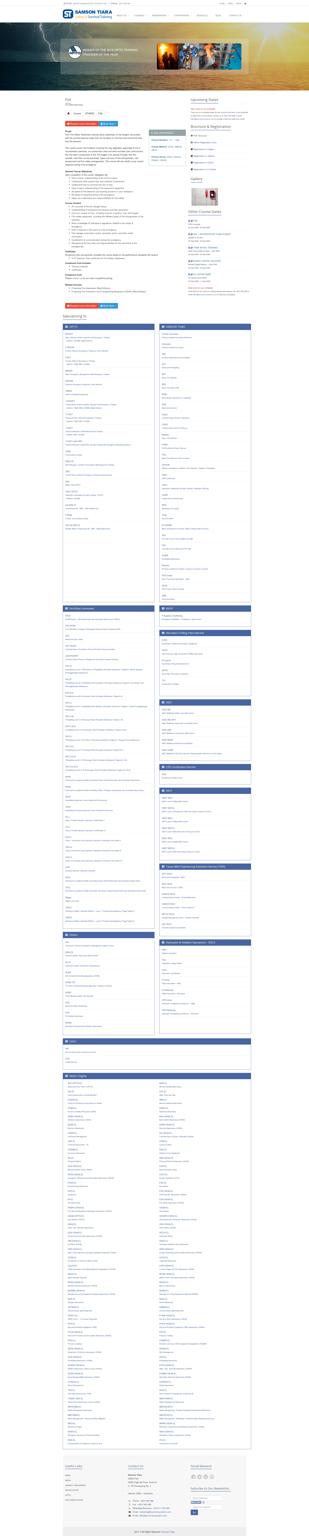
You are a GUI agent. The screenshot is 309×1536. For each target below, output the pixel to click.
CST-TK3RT (90, 647)
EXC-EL (163, 1184)
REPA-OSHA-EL (84, 1350)
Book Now (108, 123)
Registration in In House (204, 169)
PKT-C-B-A (96, 728)
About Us (121, 15)
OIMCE (76, 392)
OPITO (73, 327)
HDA (169, 951)
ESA (76, 1004)
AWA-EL (170, 1101)
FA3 (176, 547)
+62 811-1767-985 (161, 1508)
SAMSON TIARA (175, 327)
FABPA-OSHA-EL (90, 1209)
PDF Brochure (200, 135)
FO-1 (85, 818)
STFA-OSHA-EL (175, 1367)
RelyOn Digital (77, 1076)
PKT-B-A (94, 694)
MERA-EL (167, 1284)
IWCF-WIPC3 (181, 830)
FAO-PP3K (93, 627)
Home (222, 3)
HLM (171, 971)
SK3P (86, 798)
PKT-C (106, 706)
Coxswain (173, 345)
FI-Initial (171, 981)
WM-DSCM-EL (185, 1408)
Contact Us (235, 15)
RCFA (173, 587)
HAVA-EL (80, 1226)
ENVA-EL (78, 1184)
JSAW (172, 496)
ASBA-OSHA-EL (79, 1118)
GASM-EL (164, 1209)
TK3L (105, 889)
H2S (72, 483)
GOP (80, 869)
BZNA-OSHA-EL (170, 1126)
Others (73, 935)
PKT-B (104, 682)
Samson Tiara (168, 1531)
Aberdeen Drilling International (185, 633)
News (230, 3)
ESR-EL (168, 1168)
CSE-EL (78, 1143)
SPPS (175, 672)
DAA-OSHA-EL (174, 1159)
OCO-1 (93, 839)
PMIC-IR (89, 463)
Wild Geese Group (74, 1500)
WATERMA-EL (80, 1408)
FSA (100, 113)
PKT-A (104, 669)
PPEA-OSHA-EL (182, 1325)
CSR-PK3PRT (92, 657)
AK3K (102, 778)
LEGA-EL (167, 1259)
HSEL (168, 476)
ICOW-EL (83, 1259)
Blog (218, 15)
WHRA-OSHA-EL (181, 1425)
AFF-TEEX (173, 875)
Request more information (82, 123)
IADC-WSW (177, 741)
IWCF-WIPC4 (181, 850)
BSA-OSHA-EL (172, 1118)
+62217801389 (144, 1504)
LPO (71, 1060)
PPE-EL (82, 1325)
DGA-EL (176, 1392)
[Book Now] (192, 220)
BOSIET (87, 337)
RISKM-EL (166, 1350)
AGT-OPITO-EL (80, 1085)
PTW (167, 517)
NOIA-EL (166, 1300)
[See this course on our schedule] (189, 220)
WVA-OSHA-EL (175, 1433)
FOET (80, 361)
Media (238, 3)
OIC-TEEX (174, 926)
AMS (168, 597)
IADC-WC (178, 711)
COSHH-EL (85, 1101)
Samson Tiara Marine (75, 1485)
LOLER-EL (92, 1267)
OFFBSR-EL (80, 1309)
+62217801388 (124, 3)
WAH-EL (75, 1425)
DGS (172, 776)
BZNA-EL (76, 1126)
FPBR (174, 446)
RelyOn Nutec (72, 1490)
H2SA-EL (174, 1242)
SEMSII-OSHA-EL (85, 1367)
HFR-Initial (178, 1001)
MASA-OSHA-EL (82, 1284)
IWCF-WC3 (175, 820)
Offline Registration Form (205, 142)
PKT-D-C (94, 748)
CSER (174, 426)
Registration (159, 15)
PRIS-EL (75, 1342)
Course (77, 113)
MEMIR (87, 372)
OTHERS (89, 113)
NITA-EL (76, 1300)
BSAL (176, 396)
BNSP (169, 608)
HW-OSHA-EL (75, 1242)
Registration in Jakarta (203, 155)
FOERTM (86, 349)
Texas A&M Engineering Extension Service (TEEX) (195, 866)
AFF (170, 366)
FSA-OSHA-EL (171, 1201)
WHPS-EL (84, 1433)
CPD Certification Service (181, 767)
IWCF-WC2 (175, 799)
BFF (169, 376)
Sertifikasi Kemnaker (81, 608)
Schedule (202, 15)
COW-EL (165, 1143)
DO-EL (74, 1159)
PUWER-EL (183, 1342)
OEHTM (188, 466)
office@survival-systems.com (202, 119)
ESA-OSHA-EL (80, 1168)
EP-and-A (175, 662)
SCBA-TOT (88, 984)
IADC (169, 702)
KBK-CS (81, 954)
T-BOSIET (90, 404)
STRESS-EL (76, 1383)
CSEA (175, 416)
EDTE (179, 642)
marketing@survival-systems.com (90, 3)
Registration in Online (203, 162)
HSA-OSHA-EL (167, 1226)
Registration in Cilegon (203, 149)
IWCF (169, 790)
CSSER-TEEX (178, 905)
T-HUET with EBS (98, 443)
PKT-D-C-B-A (98, 768)
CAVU (72, 1041)
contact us (77, 278)
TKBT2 (100, 919)
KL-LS (82, 964)
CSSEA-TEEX (178, 895)
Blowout (185, 567)
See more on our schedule (203, 108)
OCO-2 (93, 849)
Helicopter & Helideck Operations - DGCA (190, 942)
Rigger (72, 899)
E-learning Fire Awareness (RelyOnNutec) (91, 288)
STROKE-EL (166, 1383)
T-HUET (84, 431)
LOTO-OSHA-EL (176, 1267)
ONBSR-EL (171, 1309)
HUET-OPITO (84, 495)
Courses (139, 15)
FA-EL (74, 1201)
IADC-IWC (178, 731)
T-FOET (83, 417)
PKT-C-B (94, 718)
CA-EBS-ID (81, 506)
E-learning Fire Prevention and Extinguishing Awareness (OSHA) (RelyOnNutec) (110, 291)
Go (194, 1512)
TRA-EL (79, 1392)
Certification (181, 15)
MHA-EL (170, 1085)
